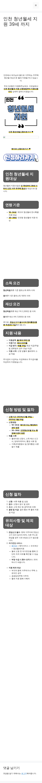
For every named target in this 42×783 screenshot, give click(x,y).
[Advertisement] (21, 51)
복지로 (14, 546)
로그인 (24, 773)
